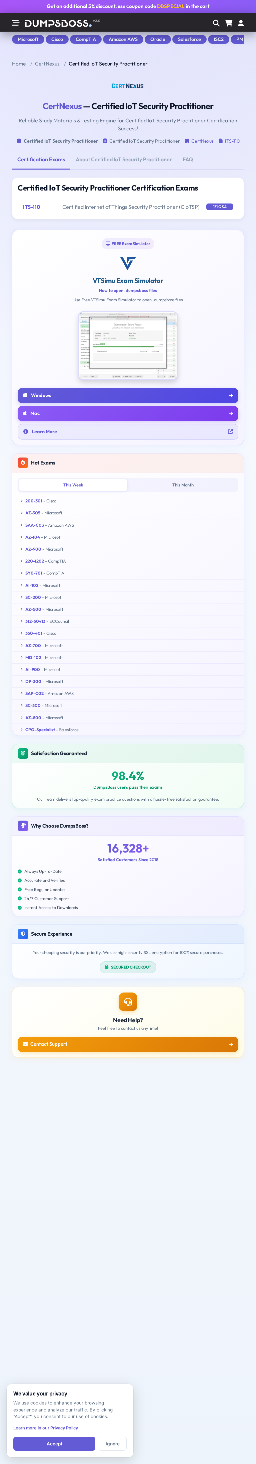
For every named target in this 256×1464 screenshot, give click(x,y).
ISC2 (219, 39)
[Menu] (241, 24)
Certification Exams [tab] (41, 159)
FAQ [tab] (188, 159)
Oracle (157, 39)
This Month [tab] (183, 484)
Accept (54, 1443)
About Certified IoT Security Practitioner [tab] (124, 159)
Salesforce (189, 39)
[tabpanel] (128, 198)
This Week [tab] (73, 484)
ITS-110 (232, 141)
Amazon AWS (123, 39)
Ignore (113, 1443)
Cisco (57, 39)
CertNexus (47, 63)
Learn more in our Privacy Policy (45, 1427)
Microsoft (28, 39)
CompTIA (86, 39)
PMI (240, 39)
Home (19, 63)
